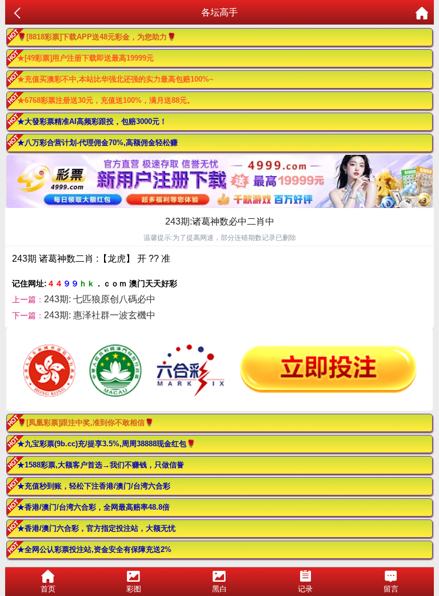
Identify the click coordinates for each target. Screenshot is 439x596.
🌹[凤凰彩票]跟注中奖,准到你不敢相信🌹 (85, 422)
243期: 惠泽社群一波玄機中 (99, 315)
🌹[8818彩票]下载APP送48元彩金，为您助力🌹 (96, 37)
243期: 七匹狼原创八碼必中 (99, 299)
